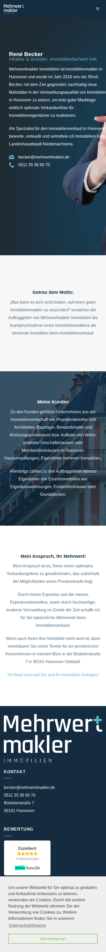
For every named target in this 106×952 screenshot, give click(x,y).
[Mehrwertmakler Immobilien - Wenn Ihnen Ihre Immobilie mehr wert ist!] (26, 9)
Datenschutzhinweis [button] (27, 925)
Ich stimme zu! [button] (53, 939)
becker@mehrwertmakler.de (43, 157)
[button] (97, 9)
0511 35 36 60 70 (34, 165)
